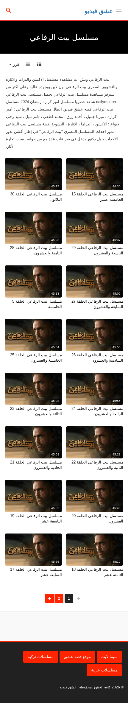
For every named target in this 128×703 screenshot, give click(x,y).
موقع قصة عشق (77, 656)
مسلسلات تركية (41, 656)
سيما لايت (109, 656)
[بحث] (8, 10)
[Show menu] (119, 9)
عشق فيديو (99, 11)
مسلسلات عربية (104, 670)
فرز (15, 64)
